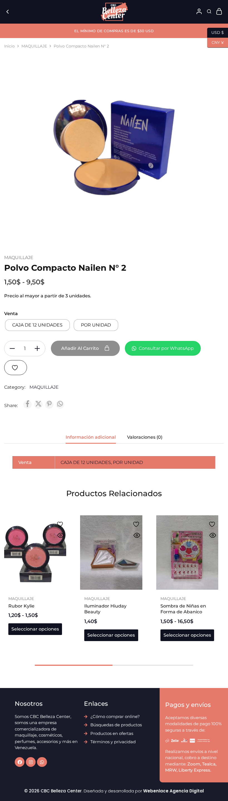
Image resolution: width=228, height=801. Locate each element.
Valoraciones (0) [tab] (144, 437)
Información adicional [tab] (91, 437)
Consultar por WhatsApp (166, 348)
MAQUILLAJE (34, 46)
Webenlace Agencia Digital (173, 791)
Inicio (9, 46)
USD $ (215, 32)
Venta (11, 313)
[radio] (37, 325)
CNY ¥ (215, 42)
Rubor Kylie (21, 606)
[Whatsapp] (42, 762)
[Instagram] (31, 762)
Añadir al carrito (80, 348)
